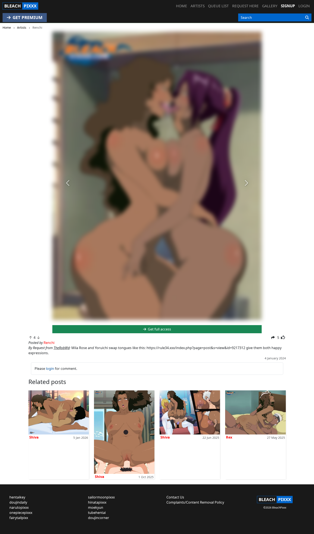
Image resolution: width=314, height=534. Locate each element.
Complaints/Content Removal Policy (195, 502)
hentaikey (17, 497)
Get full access (159, 329)
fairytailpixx (18, 517)
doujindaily (18, 502)
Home (181, 5)
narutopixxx (19, 507)
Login (304, 5)
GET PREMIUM (27, 17)
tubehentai (97, 512)
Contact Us (175, 497)
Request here (245, 5)
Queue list (218, 5)
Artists (198, 5)
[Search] (307, 17)
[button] (68, 183)
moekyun (95, 507)
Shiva (34, 437)
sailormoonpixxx (101, 497)
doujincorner (98, 517)
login (50, 368)
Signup (288, 5)
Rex (229, 437)
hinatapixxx (97, 502)
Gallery (269, 5)
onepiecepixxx (20, 512)
